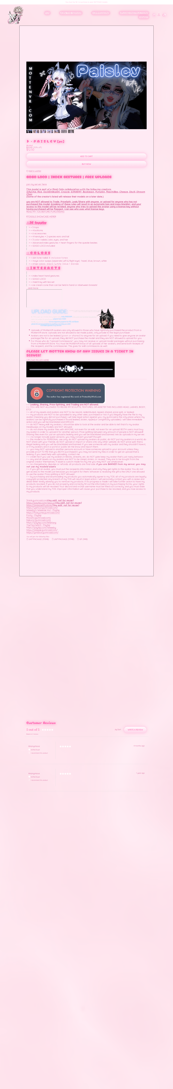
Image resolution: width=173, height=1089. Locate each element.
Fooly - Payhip (33, 515)
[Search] (154, 15)
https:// (30, 502)
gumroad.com (42, 517)
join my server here (36, 184)
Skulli (132, 191)
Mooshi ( (30, 517)
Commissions (100, 13)
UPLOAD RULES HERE (37, 360)
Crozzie (65, 191)
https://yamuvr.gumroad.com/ (42, 507)
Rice (39, 191)
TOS (47, 13)
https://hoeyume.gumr (38, 512)
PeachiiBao (112, 191)
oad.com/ (55, 512)
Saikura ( (30, 520)
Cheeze (123, 191)
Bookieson (88, 191)
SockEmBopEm (51, 191)
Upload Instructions (134, 13)
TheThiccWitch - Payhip (38, 525)
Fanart (144, 17)
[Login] (158, 14)
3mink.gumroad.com (36, 500)
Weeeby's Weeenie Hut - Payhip (43, 510)
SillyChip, (31, 191)
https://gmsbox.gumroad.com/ (42, 532)
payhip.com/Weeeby (45, 527)
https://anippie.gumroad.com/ (42, 530)
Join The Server (71, 13)
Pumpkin (100, 191)
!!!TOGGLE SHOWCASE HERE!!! (41, 216)
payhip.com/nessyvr (44, 502)
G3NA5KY (76, 191)
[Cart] (164, 15)
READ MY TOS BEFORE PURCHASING (45, 211)
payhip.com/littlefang (45, 522)
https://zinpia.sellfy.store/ (39, 505)
